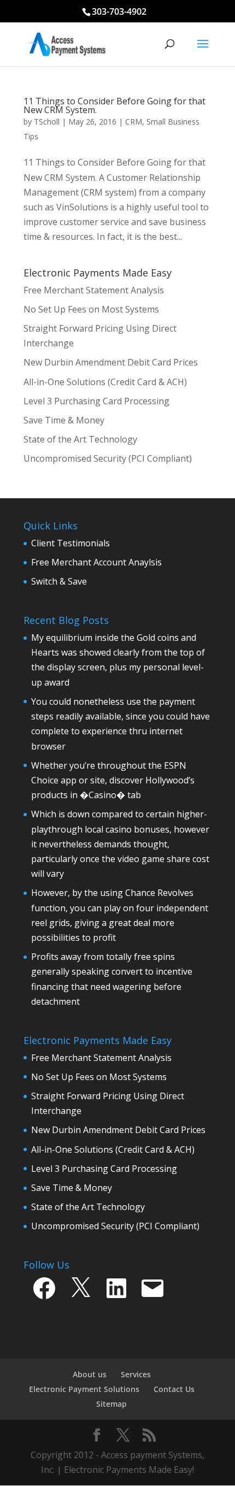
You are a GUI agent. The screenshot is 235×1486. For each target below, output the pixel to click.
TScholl (47, 121)
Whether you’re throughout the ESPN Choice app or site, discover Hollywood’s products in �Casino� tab (113, 780)
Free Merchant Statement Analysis (101, 1058)
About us (90, 1374)
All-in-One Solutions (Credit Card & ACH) (113, 1149)
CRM (133, 121)
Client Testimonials (70, 543)
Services (136, 1374)
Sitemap (111, 1404)
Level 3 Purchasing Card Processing (104, 1169)
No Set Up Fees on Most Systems (99, 1077)
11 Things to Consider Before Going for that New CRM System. (114, 105)
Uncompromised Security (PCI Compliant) (115, 1226)
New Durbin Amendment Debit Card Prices (118, 1130)
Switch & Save (59, 581)
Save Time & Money (71, 1188)
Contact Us (174, 1389)
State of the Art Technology (88, 1207)
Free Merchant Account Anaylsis (96, 562)
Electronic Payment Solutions (84, 1389)
